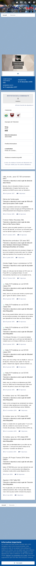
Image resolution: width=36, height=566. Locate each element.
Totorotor (6, 181)
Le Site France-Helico (13, 224)
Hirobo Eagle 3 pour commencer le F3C (17, 263)
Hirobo (8, 182)
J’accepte (18, 563)
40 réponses (22, 214)
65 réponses (22, 299)
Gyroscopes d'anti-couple (14, 203)
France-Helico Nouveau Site (13, 220)
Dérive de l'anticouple (11, 199)
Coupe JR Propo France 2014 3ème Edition (16, 458)
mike (28, 222)
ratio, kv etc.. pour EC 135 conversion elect (16, 177)
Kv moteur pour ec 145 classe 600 (15, 395)
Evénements (7, 464)
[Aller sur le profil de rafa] (12, 115)
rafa (28, 462)
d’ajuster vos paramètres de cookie (16, 555)
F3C (7, 267)
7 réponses (22, 278)
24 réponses (23, 235)
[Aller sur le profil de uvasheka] (6, 115)
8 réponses (21, 193)
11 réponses (20, 257)
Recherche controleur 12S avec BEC (16, 241)
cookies (25, 552)
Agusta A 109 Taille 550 (11, 480)
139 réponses (20, 474)
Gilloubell (30, 288)
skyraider (30, 265)
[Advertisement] (18, 37)
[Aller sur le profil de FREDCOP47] (18, 115)
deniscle (29, 181)
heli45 (29, 398)
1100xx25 (30, 201)
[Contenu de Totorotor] (18, 74)
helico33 (29, 243)
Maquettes (9, 290)
